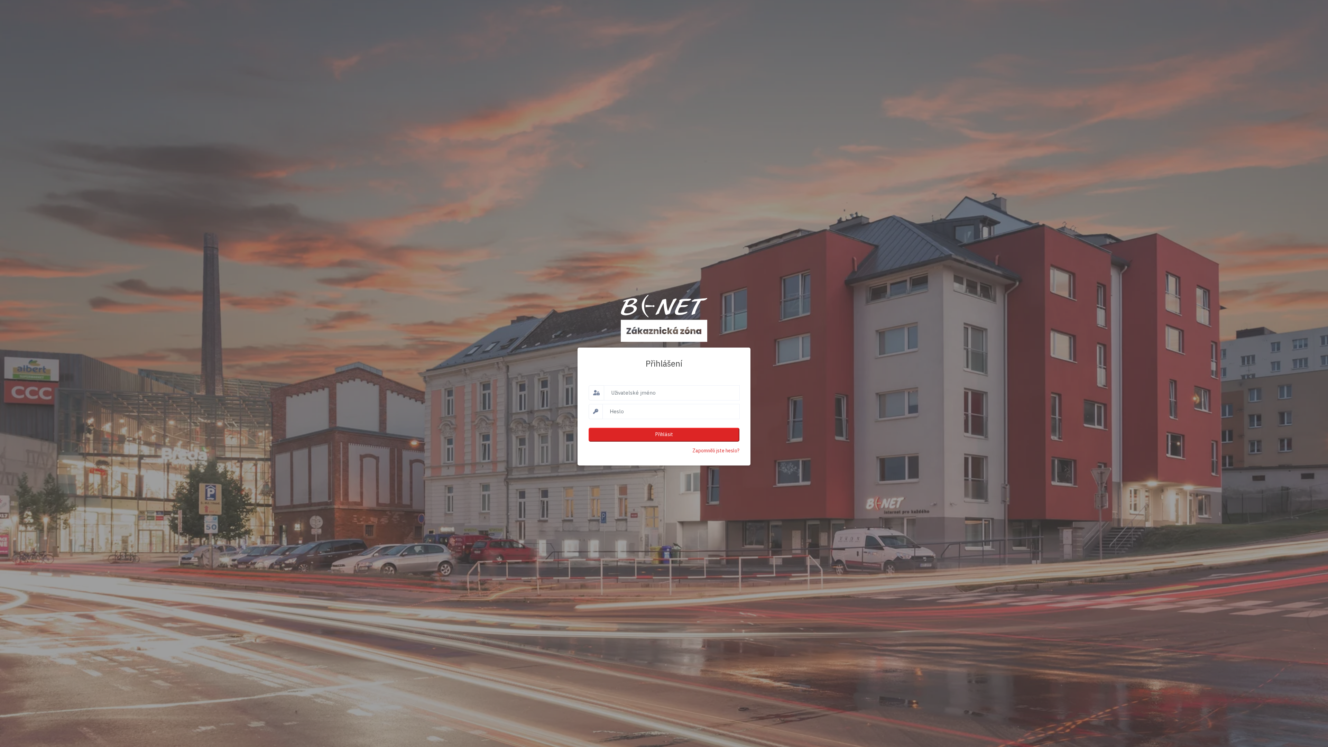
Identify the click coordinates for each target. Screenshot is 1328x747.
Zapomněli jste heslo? (715, 451)
